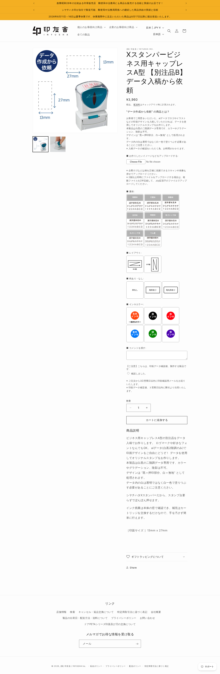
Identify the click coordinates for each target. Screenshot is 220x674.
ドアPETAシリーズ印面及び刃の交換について (110, 624)
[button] (91, 27)
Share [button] (133, 567)
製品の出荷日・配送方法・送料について (85, 618)
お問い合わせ (147, 618)
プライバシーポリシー (123, 618)
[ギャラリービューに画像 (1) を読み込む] (40, 144)
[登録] (137, 644)
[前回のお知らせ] (34, 3)
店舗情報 (61, 612)
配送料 (137, 104)
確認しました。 (139, 373)
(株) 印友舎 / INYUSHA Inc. (73, 666)
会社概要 (156, 612)
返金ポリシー (96, 666)
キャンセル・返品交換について (96, 612)
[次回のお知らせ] (186, 3)
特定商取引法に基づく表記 (132, 612)
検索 (72, 612)
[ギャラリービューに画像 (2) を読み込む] (58, 144)
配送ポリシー (135, 666)
